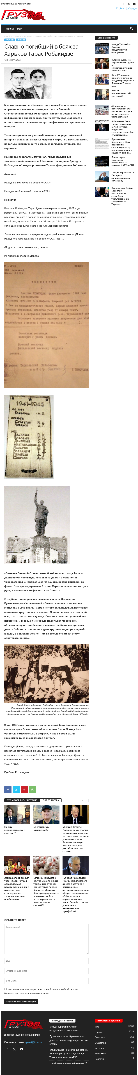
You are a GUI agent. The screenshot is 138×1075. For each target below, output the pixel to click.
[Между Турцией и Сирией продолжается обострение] (102, 48)
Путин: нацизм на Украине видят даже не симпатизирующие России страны (68, 1040)
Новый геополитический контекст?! (14, 830)
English (120, 8)
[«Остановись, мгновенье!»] (46, 814)
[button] (131, 29)
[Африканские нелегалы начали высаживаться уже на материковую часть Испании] (102, 110)
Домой (7, 36)
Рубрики (17, 36)
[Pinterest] (24, 789)
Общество (100, 1043)
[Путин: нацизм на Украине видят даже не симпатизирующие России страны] (102, 63)
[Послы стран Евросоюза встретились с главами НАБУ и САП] (102, 161)
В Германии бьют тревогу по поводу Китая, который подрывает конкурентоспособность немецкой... (122, 128)
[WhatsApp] (32, 789)
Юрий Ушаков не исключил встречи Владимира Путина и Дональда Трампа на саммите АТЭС (68, 1053)
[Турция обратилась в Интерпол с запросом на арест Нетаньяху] (102, 176)
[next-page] (87, 800)
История (28, 36)
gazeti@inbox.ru (34, 1042)
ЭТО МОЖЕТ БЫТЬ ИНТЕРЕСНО (22, 800)
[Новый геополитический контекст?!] (17, 814)
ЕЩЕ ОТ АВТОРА (51, 800)
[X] (128, 4)
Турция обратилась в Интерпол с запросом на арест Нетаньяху (122, 176)
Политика (100, 1037)
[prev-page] (82, 800)
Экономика (100, 1053)
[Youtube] (134, 4)
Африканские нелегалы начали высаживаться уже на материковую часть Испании (121, 111)
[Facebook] (123, 4)
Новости (99, 1059)
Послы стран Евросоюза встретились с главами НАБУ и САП (122, 161)
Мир (19, 28)
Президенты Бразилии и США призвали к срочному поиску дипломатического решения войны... (121, 146)
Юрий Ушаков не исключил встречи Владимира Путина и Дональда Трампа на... (122, 80)
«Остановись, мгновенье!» (41, 828)
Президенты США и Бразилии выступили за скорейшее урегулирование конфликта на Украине (122, 196)
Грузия (10, 28)
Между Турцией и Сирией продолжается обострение (120, 48)
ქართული (131, 8)
